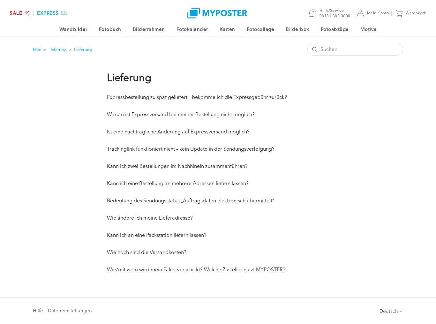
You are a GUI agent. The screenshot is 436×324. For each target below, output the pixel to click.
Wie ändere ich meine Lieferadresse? (150, 218)
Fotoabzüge (335, 29)
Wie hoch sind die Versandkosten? (146, 252)
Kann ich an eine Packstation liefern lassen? (157, 235)
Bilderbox (297, 29)
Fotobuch (110, 29)
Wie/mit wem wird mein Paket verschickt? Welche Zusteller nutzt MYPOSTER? (196, 269)
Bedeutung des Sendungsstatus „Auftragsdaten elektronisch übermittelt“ (190, 200)
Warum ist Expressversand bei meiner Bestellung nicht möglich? (181, 114)
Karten (227, 29)
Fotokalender (192, 29)
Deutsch (389, 311)
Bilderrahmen (149, 29)
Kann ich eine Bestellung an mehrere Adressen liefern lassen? (178, 183)
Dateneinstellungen (70, 310)
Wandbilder (73, 29)
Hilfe (37, 49)
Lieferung (58, 49)
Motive (368, 29)
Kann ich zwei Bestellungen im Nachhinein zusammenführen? (177, 166)
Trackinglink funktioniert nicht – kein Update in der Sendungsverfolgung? (190, 149)
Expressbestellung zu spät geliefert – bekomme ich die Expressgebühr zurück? (197, 97)
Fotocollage (260, 29)
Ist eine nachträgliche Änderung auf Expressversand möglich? (178, 131)
